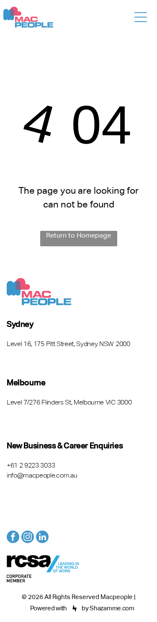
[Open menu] (140, 17)
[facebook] (13, 538)
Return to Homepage (78, 236)
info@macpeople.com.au (42, 476)
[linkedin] (42, 538)
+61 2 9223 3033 (31, 466)
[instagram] (27, 538)
